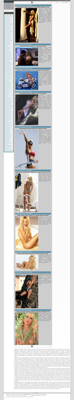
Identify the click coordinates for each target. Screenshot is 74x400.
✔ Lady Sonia (7, 92)
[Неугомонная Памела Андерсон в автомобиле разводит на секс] (27, 25)
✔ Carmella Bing (7, 47)
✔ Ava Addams (7, 33)
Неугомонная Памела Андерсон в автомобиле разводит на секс (33, 7)
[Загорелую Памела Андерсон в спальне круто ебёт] (27, 57)
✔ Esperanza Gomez (8, 58)
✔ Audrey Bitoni (7, 32)
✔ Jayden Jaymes (8, 69)
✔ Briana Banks (7, 43)
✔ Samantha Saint (8, 122)
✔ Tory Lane (6, 141)
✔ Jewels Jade (7, 78)
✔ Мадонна (6, 148)
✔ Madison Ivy (7, 100)
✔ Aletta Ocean (7, 18)
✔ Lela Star (6, 93)
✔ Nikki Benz (7, 110)
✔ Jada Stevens (7, 66)
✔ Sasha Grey (7, 126)
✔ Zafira (6, 144)
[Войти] (9, 6)
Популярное (57, 2)
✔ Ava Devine (7, 35)
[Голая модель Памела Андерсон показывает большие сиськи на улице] (27, 291)
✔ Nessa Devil (7, 107)
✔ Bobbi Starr (7, 39)
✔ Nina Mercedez (7, 111)
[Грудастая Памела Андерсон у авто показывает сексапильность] (27, 80)
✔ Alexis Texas (7, 20)
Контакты (36, 392)
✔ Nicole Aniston (7, 108)
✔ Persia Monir (7, 114)
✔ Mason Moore (7, 104)
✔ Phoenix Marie (7, 115)
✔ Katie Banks (7, 84)
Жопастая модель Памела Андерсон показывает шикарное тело (33, 311)
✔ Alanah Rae (7, 17)
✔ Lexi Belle (6, 95)
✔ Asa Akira (6, 29)
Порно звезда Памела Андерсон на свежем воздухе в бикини (33, 215)
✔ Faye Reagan (7, 62)
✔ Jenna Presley (7, 74)
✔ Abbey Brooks (7, 14)
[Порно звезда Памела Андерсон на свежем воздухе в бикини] (27, 233)
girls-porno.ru (29, 395)
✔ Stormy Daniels (7, 134)
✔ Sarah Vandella (7, 125)
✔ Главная (9, 13)
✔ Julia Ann (6, 80)
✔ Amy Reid (6, 21)
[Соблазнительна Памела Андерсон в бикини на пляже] (27, 149)
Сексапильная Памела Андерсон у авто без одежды (33, 93)
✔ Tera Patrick (7, 138)
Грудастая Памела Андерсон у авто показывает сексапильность (33, 70)
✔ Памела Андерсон (8, 149)
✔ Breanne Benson (8, 40)
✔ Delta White (7, 51)
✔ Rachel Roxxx (7, 118)
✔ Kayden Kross (7, 85)
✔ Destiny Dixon (7, 54)
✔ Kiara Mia (6, 89)
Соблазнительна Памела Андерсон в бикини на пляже (33, 128)
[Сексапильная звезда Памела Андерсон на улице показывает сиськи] (27, 192)
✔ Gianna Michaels (8, 63)
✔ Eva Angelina (7, 59)
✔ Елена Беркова (8, 145)
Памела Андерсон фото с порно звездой (24, 5)
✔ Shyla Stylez (7, 129)
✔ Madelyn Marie (7, 99)
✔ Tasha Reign (7, 137)
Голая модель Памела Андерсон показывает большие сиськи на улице (33, 273)
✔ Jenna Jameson (8, 73)
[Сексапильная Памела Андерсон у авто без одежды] (27, 109)
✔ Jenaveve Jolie (7, 70)
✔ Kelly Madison (7, 88)
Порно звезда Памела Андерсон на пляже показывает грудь (33, 253)
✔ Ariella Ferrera (7, 28)
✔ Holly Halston (7, 65)
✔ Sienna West (7, 130)
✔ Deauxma (6, 50)
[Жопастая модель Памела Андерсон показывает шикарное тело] (27, 329)
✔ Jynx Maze (7, 81)
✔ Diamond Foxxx (8, 55)
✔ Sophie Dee (7, 133)
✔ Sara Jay (6, 123)
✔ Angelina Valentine (8, 24)
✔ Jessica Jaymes (7, 77)
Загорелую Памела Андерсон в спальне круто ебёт (33, 46)
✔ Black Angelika (7, 36)
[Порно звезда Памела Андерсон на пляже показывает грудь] (27, 262)
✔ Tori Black (6, 140)
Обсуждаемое (65, 2)
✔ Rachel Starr (7, 119)
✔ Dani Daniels (7, 48)
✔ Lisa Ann (6, 96)
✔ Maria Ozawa (7, 103)
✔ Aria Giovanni (7, 25)
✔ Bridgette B (7, 44)
